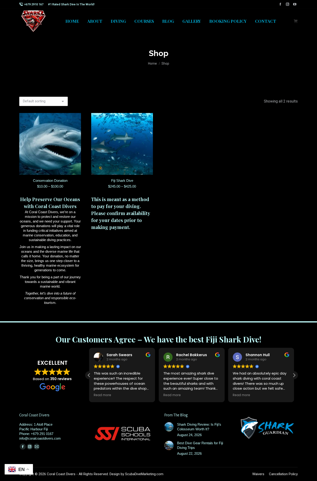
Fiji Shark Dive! (233, 339)
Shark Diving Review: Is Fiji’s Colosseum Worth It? (199, 426)
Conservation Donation (50, 180)
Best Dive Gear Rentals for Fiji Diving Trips (200, 445)
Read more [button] (102, 395)
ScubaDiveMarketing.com (144, 474)
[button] (294, 375)
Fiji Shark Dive (122, 180)
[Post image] (169, 426)
